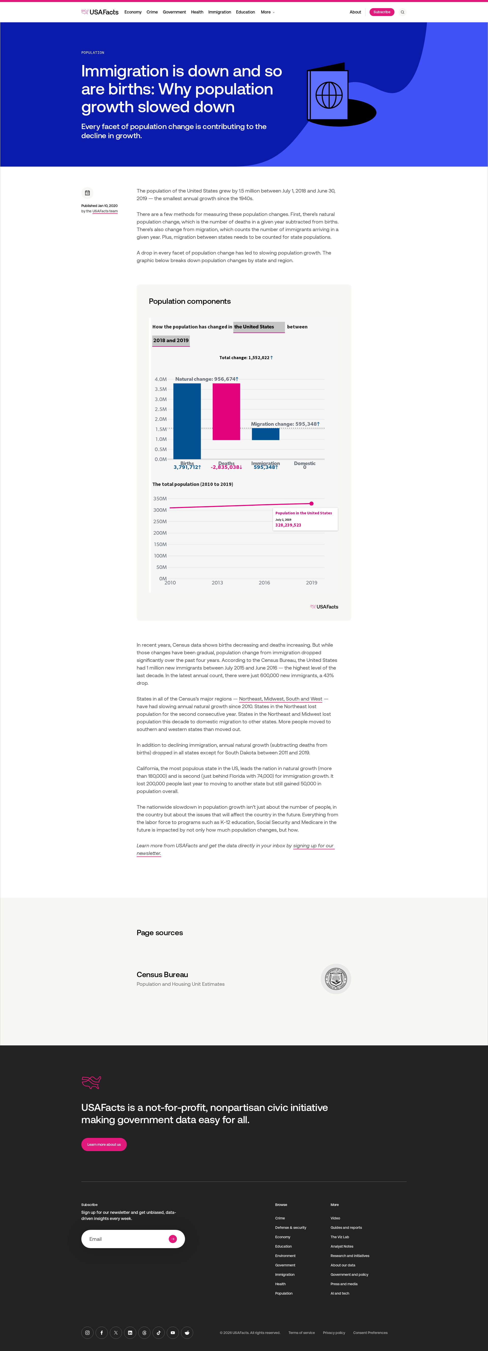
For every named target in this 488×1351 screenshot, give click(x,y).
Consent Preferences (370, 1333)
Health (197, 12)
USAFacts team (105, 211)
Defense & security (290, 1228)
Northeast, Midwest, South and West (280, 699)
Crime (152, 12)
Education (245, 12)
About (355, 12)
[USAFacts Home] (99, 11)
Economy (133, 12)
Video (335, 1218)
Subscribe (382, 12)
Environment (285, 1256)
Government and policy (349, 1275)
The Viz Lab (340, 1237)
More (266, 12)
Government (174, 12)
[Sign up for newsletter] (173, 1239)
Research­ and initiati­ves (350, 1256)
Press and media (344, 1284)
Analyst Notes (342, 1246)
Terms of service (301, 1333)
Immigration (219, 12)
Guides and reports (346, 1228)
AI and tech (340, 1293)
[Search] (403, 12)
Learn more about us (104, 1144)
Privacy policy (334, 1333)
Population (92, 53)
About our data (343, 1265)
